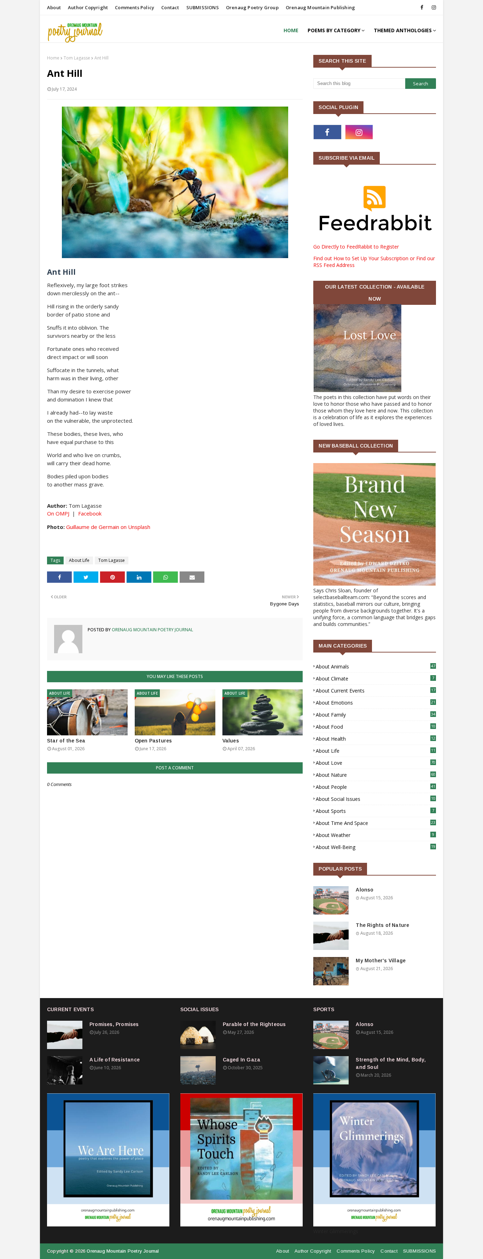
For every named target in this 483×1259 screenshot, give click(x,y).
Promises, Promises (114, 1024)
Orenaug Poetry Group (252, 7)
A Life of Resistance (114, 1060)
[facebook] (422, 7)
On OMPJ (58, 513)
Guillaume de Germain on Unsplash (108, 526)
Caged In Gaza (242, 1060)
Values (230, 741)
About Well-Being (375, 847)
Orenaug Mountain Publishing (320, 7)
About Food (375, 726)
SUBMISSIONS (202, 7)
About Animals (375, 666)
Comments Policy (134, 7)
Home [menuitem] (291, 30)
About (54, 7)
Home (53, 58)
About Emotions (375, 702)
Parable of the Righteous (254, 1024)
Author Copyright (88, 7)
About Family (375, 714)
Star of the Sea (66, 741)
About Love (375, 762)
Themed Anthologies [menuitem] (403, 30)
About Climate (375, 678)
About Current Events (375, 690)
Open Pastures (153, 741)
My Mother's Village (381, 960)
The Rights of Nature (382, 925)
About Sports (375, 811)
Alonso (364, 890)
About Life (79, 560)
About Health (375, 738)
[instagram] (432, 7)
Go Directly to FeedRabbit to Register (356, 246)
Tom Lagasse (77, 58)
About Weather (375, 835)
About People (375, 787)
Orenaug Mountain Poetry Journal (152, 630)
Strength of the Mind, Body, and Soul (390, 1063)
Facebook (89, 513)
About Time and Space (375, 823)
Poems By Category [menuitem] (334, 30)
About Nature (375, 774)
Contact (170, 7)
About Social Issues (375, 799)
